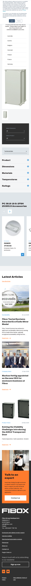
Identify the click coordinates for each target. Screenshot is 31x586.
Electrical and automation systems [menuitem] (12, 539)
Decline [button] (19, 21)
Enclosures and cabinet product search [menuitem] (13, 532)
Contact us (15, 498)
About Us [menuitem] (4, 546)
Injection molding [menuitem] (7, 536)
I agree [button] (11, 21)
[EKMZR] (13, 236)
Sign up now (15, 564)
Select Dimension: (11, 128)
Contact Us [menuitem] (5, 549)
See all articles (6, 281)
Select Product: (10, 135)
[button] (4, 211)
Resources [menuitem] (5, 542)
